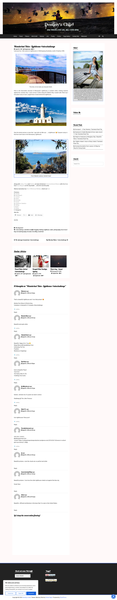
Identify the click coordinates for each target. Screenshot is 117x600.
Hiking (17, 205)
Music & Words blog (26, 303)
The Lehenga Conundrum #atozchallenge (27, 240)
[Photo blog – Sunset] (58, 267)
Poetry (53, 36)
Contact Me (76, 36)
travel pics (29, 231)
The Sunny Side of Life (20, 373)
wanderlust (41, 231)
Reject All (21, 593)
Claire (22, 184)
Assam (17, 193)
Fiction (59, 36)
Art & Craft (34, 36)
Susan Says (17, 484)
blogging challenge (39, 229)
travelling (34, 231)
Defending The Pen (19, 347)
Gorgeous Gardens (21, 203)
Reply (15, 312)
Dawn (17, 198)
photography (57, 229)
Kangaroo (18, 210)
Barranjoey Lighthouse (35, 134)
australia (26, 229)
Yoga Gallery (66, 36)
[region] (20, 588)
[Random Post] (99, 36)
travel (62, 229)
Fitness (27, 36)
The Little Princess (26, 398)
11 (17, 275)
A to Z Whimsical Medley (34, 189)
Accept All (31, 593)
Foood (17, 201)
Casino (18, 197)
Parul (25, 184)
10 (33, 49)
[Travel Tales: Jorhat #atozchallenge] (23, 267)
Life (47, 36)
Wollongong (42, 51)
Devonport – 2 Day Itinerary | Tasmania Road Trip (88, 129)
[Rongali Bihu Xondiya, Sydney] (41, 267)
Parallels (16, 349)
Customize (10, 593)
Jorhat (17, 208)
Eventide (17, 200)
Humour (42, 36)
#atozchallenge (20, 229)
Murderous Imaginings (20, 351)
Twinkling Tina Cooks (20, 375)
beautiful (31, 229)
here (48, 189)
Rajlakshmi (28, 49)
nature (51, 229)
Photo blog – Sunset (56, 269)
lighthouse (46, 229)
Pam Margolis (20, 185)
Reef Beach (18, 195)
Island (16, 206)
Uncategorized (19, 228)
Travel (21, 36)
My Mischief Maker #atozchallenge (56, 240)
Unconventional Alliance (53, 184)
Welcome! (84, 36)
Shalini (32, 184)
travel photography (21, 231)
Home (15, 36)
